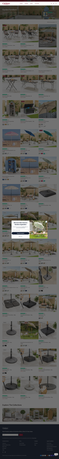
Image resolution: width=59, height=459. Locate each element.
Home (21, 3)
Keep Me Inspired (20, 233)
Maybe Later (20, 236)
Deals (31, 3)
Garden (26, 3)
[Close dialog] (46, 221)
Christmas (37, 3)
